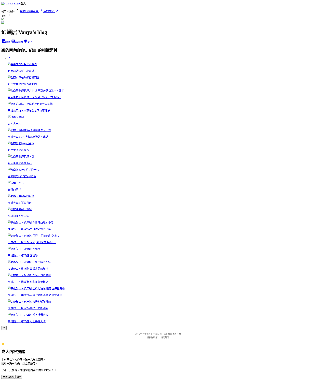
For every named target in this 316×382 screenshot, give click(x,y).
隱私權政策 (152, 337)
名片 (30, 42)
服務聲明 (165, 337)
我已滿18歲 (8, 377)
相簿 (8, 42)
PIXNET (146, 334)
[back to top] (4, 328)
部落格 (19, 42)
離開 (19, 377)
